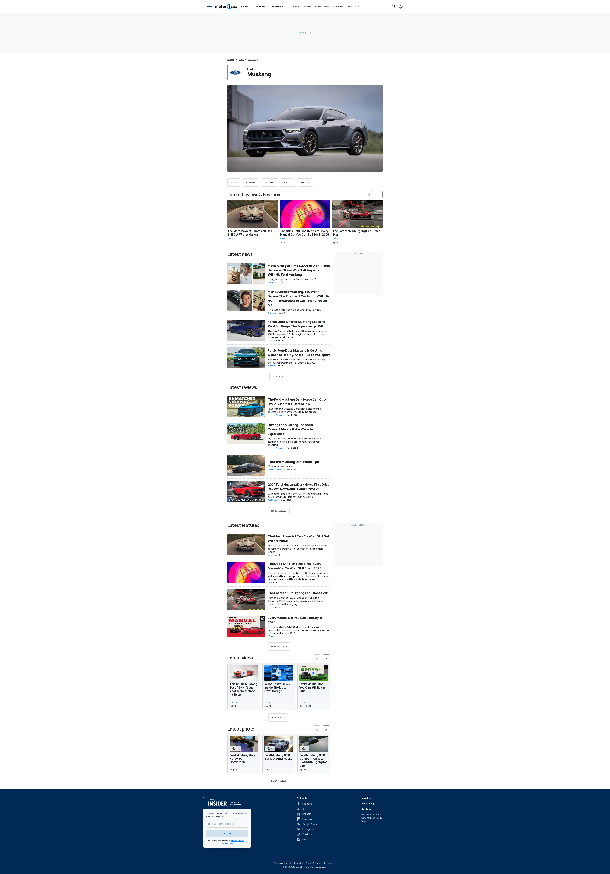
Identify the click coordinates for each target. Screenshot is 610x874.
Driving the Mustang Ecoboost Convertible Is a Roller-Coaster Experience (291, 429)
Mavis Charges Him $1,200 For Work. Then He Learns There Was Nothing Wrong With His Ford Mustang (299, 270)
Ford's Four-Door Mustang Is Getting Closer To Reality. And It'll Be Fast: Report (299, 352)
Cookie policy (296, 863)
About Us (366, 798)
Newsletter (338, 6)
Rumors (271, 366)
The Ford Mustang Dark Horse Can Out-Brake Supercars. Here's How (297, 401)
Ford (241, 59)
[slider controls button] (369, 194)
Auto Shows (322, 6)
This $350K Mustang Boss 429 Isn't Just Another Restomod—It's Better (244, 689)
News (244, 6)
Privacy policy (280, 863)
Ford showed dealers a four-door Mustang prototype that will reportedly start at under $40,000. (297, 361)
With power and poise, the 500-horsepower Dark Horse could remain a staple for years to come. (298, 495)
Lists (230, 238)
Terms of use (330, 863)
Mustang (253, 59)
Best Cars (353, 6)
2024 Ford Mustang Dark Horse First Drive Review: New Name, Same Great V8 (298, 486)
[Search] (394, 6)
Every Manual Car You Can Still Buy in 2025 (312, 687)
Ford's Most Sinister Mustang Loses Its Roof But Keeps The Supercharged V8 (296, 324)
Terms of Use (227, 843)
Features (277, 6)
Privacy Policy (237, 840)
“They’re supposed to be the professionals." (292, 279)
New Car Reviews (276, 415)
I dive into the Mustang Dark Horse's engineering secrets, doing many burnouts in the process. (294, 410)
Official (271, 340)
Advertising (367, 803)
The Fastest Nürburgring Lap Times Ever (356, 232)
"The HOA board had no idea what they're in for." (295, 309)
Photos (307, 6)
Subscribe (227, 833)
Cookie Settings (313, 863)
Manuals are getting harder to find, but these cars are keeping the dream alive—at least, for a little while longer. (298, 548)
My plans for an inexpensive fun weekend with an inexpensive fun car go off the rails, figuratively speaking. (295, 442)
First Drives (273, 500)
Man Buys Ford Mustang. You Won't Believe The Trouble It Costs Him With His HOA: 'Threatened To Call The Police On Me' (298, 298)
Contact (366, 808)
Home (230, 59)
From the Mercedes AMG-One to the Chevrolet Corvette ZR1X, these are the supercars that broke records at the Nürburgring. (295, 601)
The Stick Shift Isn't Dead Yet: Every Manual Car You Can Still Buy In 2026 (304, 232)
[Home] (226, 6)
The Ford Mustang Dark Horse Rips (293, 462)
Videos (296, 6)
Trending (272, 282)
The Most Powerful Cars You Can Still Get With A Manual (249, 232)
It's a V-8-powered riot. (280, 466)
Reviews (259, 6)
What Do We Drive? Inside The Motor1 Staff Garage (277, 687)
